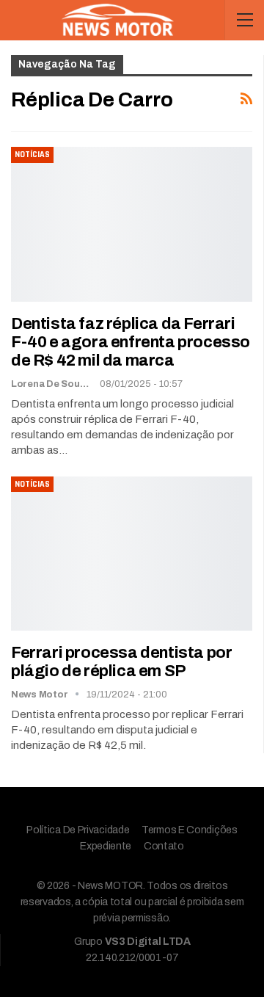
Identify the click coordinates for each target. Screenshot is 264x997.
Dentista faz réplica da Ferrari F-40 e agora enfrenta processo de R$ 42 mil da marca (130, 342)
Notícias (32, 154)
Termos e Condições (190, 829)
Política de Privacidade (77, 829)
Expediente (105, 846)
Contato (164, 846)
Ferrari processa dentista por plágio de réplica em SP (121, 662)
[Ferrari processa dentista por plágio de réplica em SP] (131, 553)
